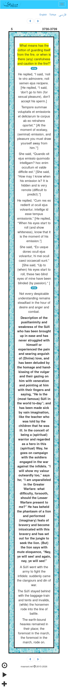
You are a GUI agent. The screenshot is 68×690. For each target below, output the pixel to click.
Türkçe (52, 14)
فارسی (62, 15)
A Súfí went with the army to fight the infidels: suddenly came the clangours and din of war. (34, 576)
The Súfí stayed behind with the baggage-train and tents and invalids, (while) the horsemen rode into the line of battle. (34, 602)
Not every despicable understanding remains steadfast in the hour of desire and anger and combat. (34, 302)
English (43, 14)
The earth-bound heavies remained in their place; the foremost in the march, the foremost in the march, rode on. (34, 630)
